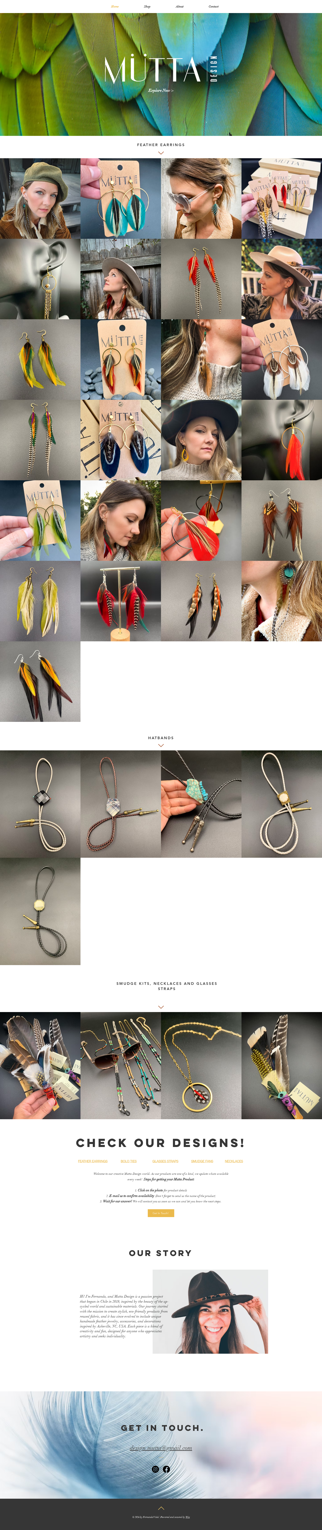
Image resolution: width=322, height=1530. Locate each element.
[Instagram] (155, 1469)
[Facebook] (166, 1469)
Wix (188, 1517)
